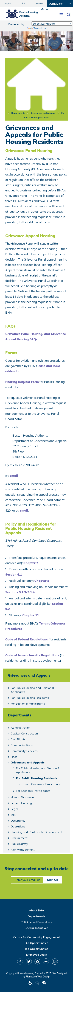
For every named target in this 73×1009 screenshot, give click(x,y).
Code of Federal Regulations (26, 639)
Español (39, 3)
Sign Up (52, 880)
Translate (39, 28)
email (14, 475)
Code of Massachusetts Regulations (32, 655)
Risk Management (23, 849)
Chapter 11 (30, 615)
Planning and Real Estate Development (36, 832)
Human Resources (23, 797)
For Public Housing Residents (30, 697)
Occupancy (18, 820)
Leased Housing (21, 803)
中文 (23, 3)
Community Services (24, 751)
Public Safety (19, 843)
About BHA (36, 910)
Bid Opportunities (36, 943)
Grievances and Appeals (43, 113)
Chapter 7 (30, 563)
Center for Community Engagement (36, 937)
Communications (22, 745)
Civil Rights (18, 739)
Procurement (19, 838)
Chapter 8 (41, 580)
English (8, 3)
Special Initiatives (36, 928)
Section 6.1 (13, 574)
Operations (18, 826)
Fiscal (14, 757)
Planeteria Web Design (38, 976)
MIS (13, 814)
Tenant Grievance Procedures (40, 784)
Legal (14, 809)
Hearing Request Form (22, 382)
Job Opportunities (36, 948)
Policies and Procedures (36, 922)
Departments (18, 113)
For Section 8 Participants (28, 703)
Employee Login (36, 954)
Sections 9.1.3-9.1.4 (20, 592)
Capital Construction (24, 733)
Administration (20, 727)
